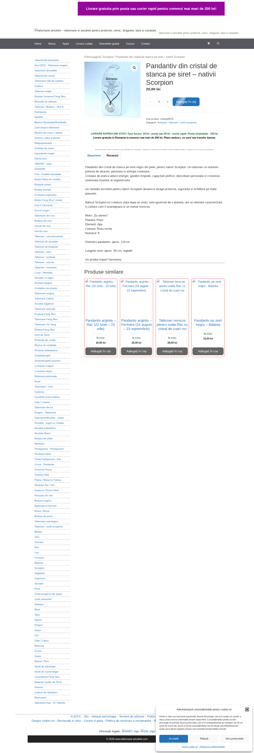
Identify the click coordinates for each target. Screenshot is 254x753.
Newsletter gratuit (109, 43)
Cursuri (130, 43)
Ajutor (66, 43)
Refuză (204, 738)
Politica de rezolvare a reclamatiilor (128, 720)
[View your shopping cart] (208, 44)
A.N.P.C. (76, 716)
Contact (145, 43)
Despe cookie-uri (190, 747)
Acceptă (173, 738)
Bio (86, 716)
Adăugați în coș (186, 101)
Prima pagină (92, 56)
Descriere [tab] (94, 155)
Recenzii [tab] (112, 155)
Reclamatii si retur (69, 720)
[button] (247, 709)
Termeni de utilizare (131, 716)
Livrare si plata (84, 43)
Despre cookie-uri (43, 720)
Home (38, 43)
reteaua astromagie (103, 716)
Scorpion (108, 56)
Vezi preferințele (234, 738)
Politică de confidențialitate (212, 747)
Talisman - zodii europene (182, 122)
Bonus (52, 43)
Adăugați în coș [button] (101, 351)
